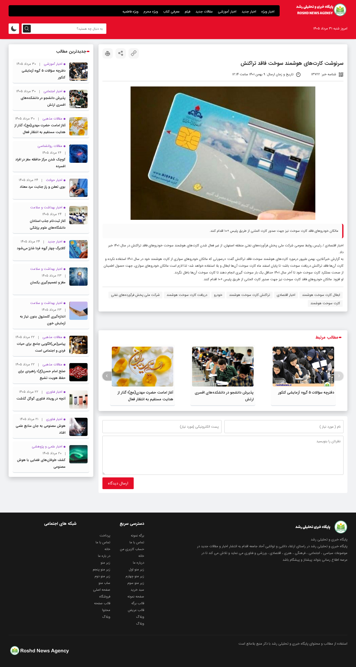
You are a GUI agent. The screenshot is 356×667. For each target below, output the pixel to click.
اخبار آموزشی (227, 11)
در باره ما (104, 556)
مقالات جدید (204, 11)
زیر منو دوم (102, 576)
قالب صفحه (102, 603)
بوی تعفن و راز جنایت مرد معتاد (42, 187)
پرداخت (105, 535)
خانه (107, 549)
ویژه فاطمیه (130, 11)
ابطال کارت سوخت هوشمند (321, 295)
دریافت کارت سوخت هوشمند (187, 295)
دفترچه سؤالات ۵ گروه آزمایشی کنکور (306, 392)
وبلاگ (140, 617)
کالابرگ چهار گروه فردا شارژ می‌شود (41, 248)
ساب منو (104, 583)
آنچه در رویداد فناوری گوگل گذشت (40, 398)
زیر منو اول (136, 569)
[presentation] (338, 376)
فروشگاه (104, 596)
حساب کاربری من (132, 549)
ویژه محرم (151, 11)
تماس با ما (137, 542)
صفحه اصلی (101, 590)
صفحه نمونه (135, 596)
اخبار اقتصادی (334, 245)
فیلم (187, 11)
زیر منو (105, 562)
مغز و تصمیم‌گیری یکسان (47, 282)
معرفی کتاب (171, 11)
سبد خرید (137, 590)
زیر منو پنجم (101, 569)
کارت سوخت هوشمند (325, 303)
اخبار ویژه (267, 11)
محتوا (106, 610)
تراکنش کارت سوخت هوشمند (249, 295)
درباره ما (138, 562)
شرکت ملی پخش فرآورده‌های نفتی (135, 295)
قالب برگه (137, 603)
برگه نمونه (137, 535)
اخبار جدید (249, 11)
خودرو (218, 295)
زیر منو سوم (135, 583)
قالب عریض (136, 610)
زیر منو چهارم (135, 576)
